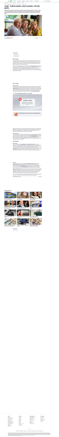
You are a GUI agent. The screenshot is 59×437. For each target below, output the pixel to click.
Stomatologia (20, 424)
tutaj (20, 435)
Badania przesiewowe (10, 421)
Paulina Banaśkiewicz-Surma (9, 37)
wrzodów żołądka (34, 136)
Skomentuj (40, 176)
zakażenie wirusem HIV (36, 91)
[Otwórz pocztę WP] (43, 1)
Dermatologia (20, 418)
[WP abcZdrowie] (13, 1)
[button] (45, 1)
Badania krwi (9, 424)
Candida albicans (23, 144)
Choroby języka (16, 56)
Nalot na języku (16, 55)
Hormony (30, 420)
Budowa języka (16, 54)
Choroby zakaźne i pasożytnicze (33, 417)
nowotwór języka (24, 166)
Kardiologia (20, 420)
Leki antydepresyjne (42, 417)
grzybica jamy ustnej (16, 88)
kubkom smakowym (34, 65)
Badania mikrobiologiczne (10, 420)
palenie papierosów (22, 165)
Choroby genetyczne (31, 418)
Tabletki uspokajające (42, 420)
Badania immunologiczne (10, 423)
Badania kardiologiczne (10, 417)
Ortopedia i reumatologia (21, 423)
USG (8, 426)
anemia (14, 129)
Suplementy (41, 421)
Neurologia (20, 421)
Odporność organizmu (32, 421)
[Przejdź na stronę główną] (8, 1)
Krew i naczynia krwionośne (32, 423)
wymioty (23, 138)
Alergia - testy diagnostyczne (10, 418)
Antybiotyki (41, 418)
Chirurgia (19, 417)
